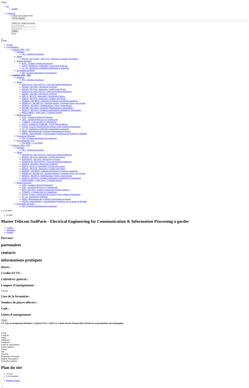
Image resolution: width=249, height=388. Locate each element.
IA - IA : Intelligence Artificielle (35, 197)
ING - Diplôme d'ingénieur (33, 54)
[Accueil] (4, 2)
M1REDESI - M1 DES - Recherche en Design (41, 159)
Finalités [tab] (9, 232)
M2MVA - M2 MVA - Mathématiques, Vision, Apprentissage (47, 105)
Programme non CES (25, 141)
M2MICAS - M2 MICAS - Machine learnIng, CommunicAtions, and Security (54, 103)
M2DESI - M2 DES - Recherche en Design (40, 164)
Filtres (4, 320)
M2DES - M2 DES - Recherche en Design (39, 94)
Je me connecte (18, 18)
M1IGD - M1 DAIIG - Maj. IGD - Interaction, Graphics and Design (50, 59)
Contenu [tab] (9, 228)
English (14, 9)
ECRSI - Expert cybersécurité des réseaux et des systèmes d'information (51, 127)
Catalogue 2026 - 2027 (20, 49)
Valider (15, 31)
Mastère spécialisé (24, 61)
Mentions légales (13, 380)
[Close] (2, 326)
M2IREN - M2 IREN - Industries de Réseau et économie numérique (50, 101)
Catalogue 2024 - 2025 (20, 145)
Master (19, 56)
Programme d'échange (26, 70)
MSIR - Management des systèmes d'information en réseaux (46, 131)
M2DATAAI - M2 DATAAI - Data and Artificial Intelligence (47, 91)
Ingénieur (20, 52)
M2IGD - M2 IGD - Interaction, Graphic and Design (43, 169)
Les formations (12, 47)
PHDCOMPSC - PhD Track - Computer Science (42, 112)
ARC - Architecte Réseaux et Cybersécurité (40, 120)
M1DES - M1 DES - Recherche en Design (39, 87)
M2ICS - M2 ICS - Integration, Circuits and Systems (43, 96)
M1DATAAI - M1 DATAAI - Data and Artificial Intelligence (47, 84)
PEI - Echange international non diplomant (39, 73)
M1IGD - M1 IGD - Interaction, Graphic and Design (43, 157)
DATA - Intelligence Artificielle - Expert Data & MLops (45, 66)
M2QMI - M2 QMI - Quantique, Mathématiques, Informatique (47, 108)
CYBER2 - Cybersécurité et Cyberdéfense (39, 122)
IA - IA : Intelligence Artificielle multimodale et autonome (45, 68)
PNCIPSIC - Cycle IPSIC (32, 143)
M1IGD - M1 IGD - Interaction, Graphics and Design (44, 89)
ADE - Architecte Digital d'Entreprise (37, 63)
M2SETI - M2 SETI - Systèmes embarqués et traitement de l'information (51, 110)
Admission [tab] (10, 230)
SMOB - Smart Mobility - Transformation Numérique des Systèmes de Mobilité (54, 134)
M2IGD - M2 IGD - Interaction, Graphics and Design (44, 98)
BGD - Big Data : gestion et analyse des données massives (46, 190)
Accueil (9, 45)
